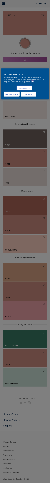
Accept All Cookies (11, 94)
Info (32, 81)
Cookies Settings (24, 88)
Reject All (28, 94)
